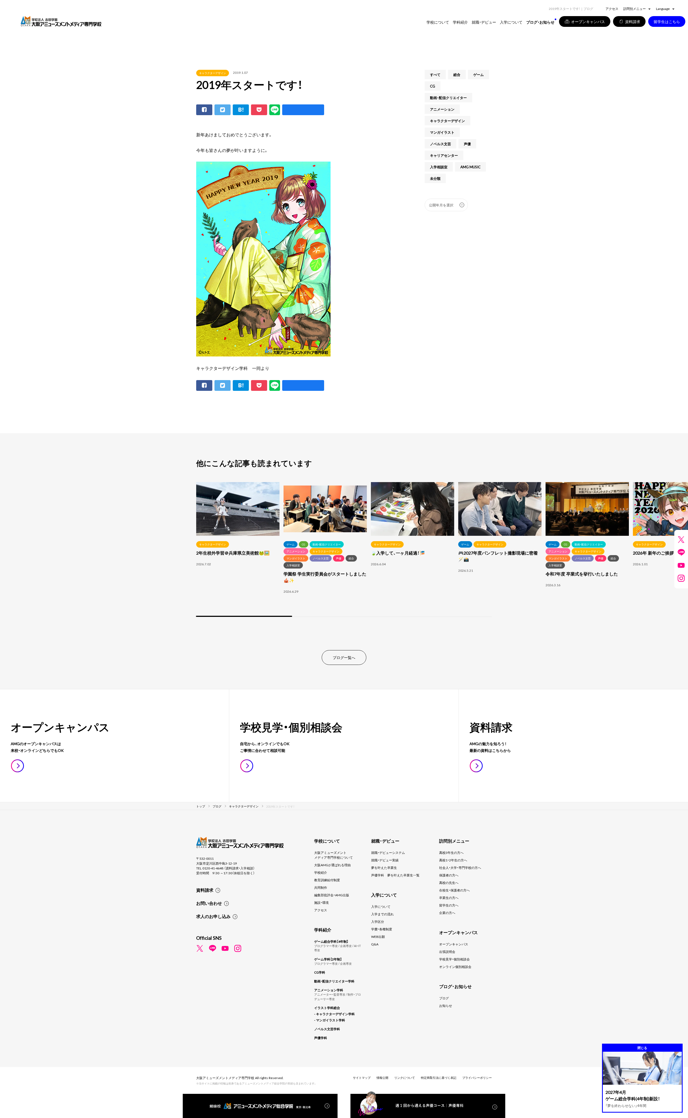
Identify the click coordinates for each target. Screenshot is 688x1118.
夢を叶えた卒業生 (384, 867)
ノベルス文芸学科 (327, 1028)
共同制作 (320, 887)
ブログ (444, 998)
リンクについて (404, 1077)
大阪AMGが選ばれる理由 (332, 864)
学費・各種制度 (381, 929)
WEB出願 (378, 936)
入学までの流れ (382, 914)
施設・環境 (321, 902)
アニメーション (442, 109)
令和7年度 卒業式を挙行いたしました (582, 573)
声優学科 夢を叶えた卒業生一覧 (395, 875)
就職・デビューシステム (388, 852)
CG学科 (319, 972)
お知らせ (445, 1005)
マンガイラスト (442, 132)
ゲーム (478, 74)
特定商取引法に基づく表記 (438, 1077)
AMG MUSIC (470, 166)
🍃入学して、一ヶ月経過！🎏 (398, 552)
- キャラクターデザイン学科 (334, 1013)
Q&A (374, 944)
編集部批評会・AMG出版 (331, 895)
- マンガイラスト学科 (329, 1020)
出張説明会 (447, 951)
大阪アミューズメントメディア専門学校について (333, 855)
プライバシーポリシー (477, 1077)
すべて (435, 74)
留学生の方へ (448, 905)
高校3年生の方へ (451, 852)
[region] (344, 550)
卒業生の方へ (448, 897)
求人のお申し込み (213, 916)
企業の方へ (447, 912)
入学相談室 (438, 166)
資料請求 (204, 890)
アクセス (611, 8)
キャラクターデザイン (212, 73)
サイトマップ (362, 1077)
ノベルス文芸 (440, 143)
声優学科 (320, 1037)
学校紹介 (320, 872)
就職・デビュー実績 (385, 860)
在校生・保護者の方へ (454, 890)
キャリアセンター (444, 155)
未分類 (435, 178)
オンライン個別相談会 (455, 966)
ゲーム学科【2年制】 (328, 959)
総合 (456, 74)
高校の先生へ (448, 882)
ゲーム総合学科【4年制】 (331, 941)
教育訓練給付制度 (327, 879)
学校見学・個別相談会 (454, 959)
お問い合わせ (209, 903)
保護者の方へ (448, 875)
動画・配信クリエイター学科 (334, 981)
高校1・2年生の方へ (453, 860)
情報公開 (382, 1077)
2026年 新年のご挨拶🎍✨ (659, 552)
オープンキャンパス (453, 944)
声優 (467, 143)
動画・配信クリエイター (448, 97)
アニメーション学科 (328, 990)
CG (432, 86)
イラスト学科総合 (327, 1007)
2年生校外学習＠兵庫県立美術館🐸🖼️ (233, 552)
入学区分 (377, 921)
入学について (380, 906)
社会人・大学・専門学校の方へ (460, 867)
